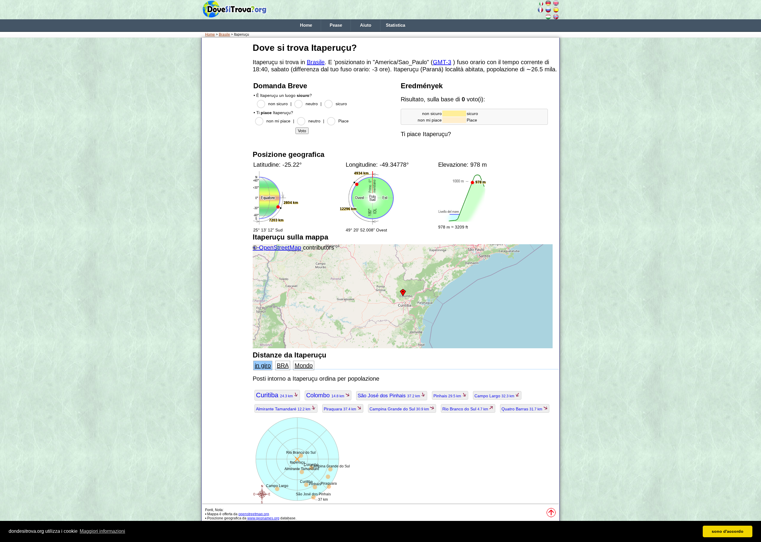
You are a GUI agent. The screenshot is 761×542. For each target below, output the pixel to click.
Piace (343, 121)
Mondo (304, 365)
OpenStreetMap (280, 247)
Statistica (395, 25)
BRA (283, 365)
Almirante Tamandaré (283, 408)
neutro (312, 103)
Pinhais (447, 395)
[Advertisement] (226, 130)
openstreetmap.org (253, 514)
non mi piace (278, 121)
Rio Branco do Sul (465, 408)
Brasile (224, 34)
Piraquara (340, 408)
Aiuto (365, 25)
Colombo (325, 395)
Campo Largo (494, 395)
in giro (263, 365)
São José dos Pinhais (389, 395)
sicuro (341, 103)
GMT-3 (442, 62)
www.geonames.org (263, 518)
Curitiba (275, 395)
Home (306, 25)
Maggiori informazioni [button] (102, 531)
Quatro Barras (522, 408)
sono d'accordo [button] (727, 531)
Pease (336, 25)
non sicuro (278, 103)
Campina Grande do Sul (400, 408)
